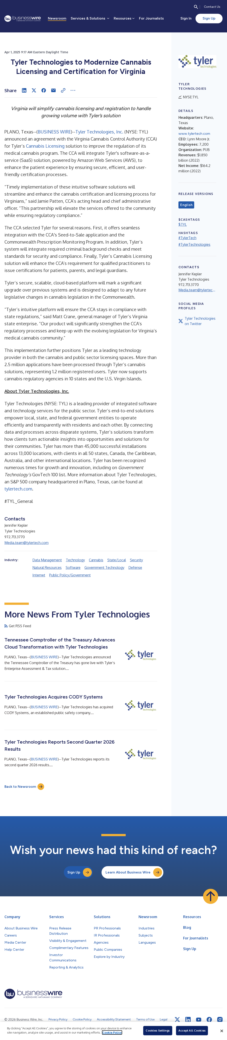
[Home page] (22, 18)
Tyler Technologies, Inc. (99, 132)
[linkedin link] (188, 1019)
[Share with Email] (53, 90)
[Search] (196, 7)
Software (73, 567)
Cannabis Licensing (45, 146)
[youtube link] (198, 1020)
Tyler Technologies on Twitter (200, 321)
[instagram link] (220, 1019)
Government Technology (104, 567)
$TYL (182, 224)
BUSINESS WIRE (54, 132)
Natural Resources (47, 567)
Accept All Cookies (191, 1030)
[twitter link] (177, 1019)
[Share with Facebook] (43, 90)
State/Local (116, 560)
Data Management (47, 560)
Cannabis (96, 560)
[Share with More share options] (72, 90)
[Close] (221, 1031)
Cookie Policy (112, 1032)
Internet (38, 575)
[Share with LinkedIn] (24, 90)
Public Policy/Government (70, 575)
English (186, 205)
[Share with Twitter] (33, 90)
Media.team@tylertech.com (26, 542)
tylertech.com (18, 489)
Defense (135, 567)
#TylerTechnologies (194, 244)
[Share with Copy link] (63, 90)
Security (136, 560)
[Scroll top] (210, 896)
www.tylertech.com (194, 133)
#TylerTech (187, 238)
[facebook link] (209, 1019)
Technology (75, 560)
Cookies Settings (158, 1030)
